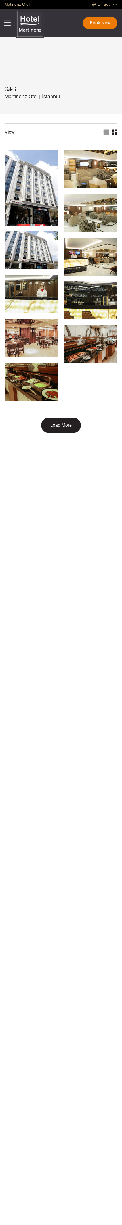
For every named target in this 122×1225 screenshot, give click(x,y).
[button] (103, 4)
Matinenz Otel (17, 4)
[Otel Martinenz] (30, 23)
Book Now (100, 22)
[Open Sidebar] (7, 23)
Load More (61, 425)
